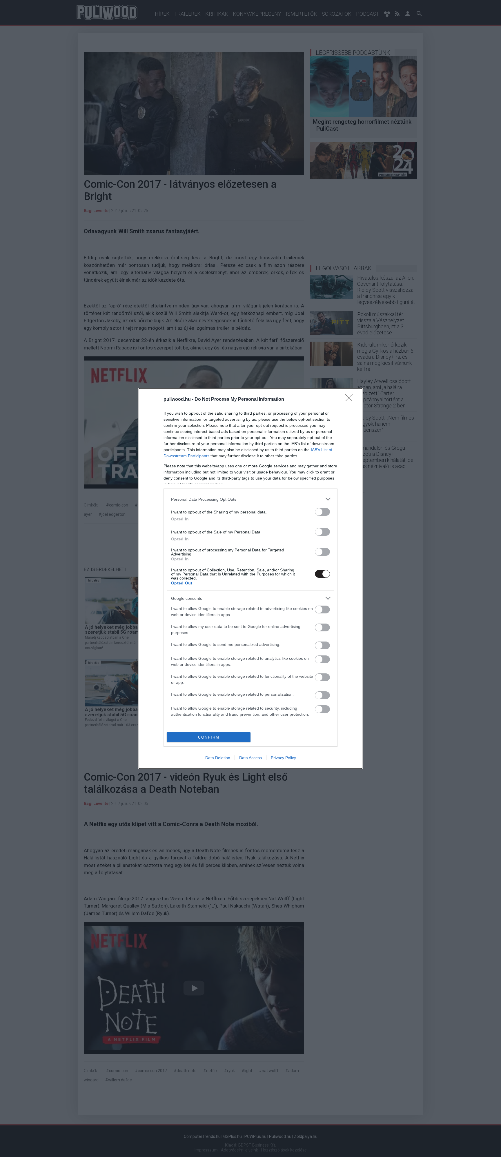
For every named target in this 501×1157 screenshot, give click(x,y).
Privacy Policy (283, 757)
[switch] (322, 512)
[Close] (350, 399)
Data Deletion (217, 757)
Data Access (250, 757)
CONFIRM (208, 737)
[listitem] (250, 499)
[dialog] (250, 578)
